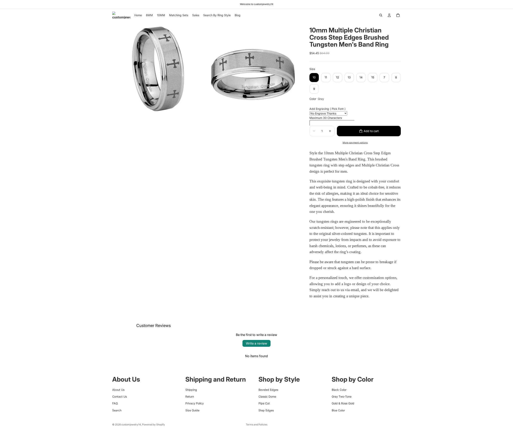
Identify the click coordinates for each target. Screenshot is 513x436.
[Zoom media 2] (253, 68)
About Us (118, 389)
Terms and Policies (256, 424)
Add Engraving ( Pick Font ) (327, 108)
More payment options (355, 142)
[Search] (380, 15)
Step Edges (266, 410)
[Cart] (398, 15)
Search (116, 410)
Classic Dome (267, 396)
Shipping (191, 389)
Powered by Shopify (153, 424)
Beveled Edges (268, 389)
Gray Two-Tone (341, 396)
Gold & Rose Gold (343, 403)
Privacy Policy (194, 403)
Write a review (256, 343)
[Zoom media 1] (159, 68)
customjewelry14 (131, 424)
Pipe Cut (264, 403)
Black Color (339, 389)
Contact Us (119, 396)
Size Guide (192, 410)
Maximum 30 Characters (325, 117)
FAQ (115, 403)
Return (189, 396)
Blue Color (338, 410)
